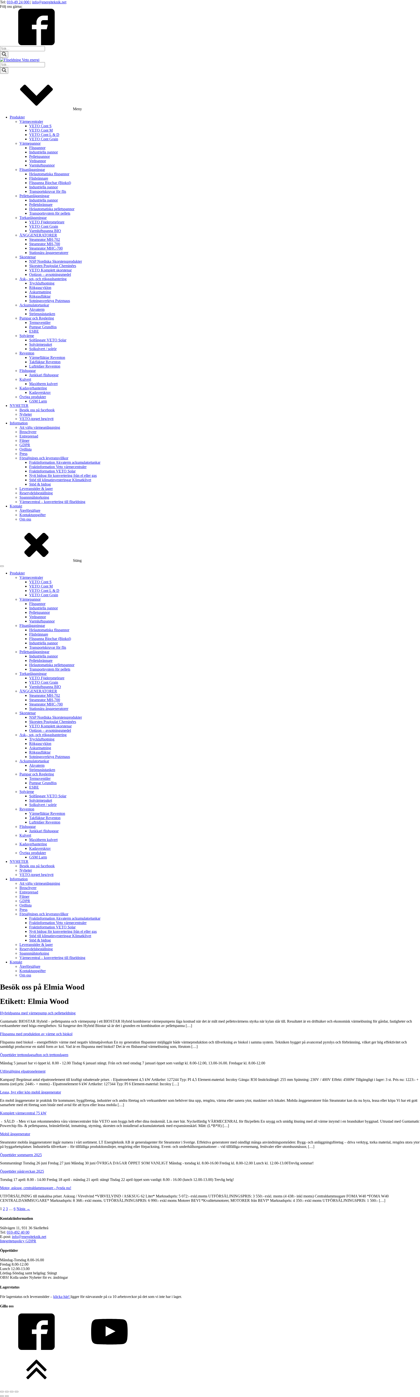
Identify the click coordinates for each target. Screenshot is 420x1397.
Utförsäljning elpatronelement (22, 1071)
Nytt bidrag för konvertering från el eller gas (63, 475)
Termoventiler (40, 322)
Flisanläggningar (32, 170)
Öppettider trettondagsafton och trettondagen (34, 1055)
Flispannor (37, 148)
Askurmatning (40, 292)
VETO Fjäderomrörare (46, 222)
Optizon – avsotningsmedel (50, 274)
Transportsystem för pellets (49, 213)
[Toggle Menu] (2, 566)
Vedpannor (37, 161)
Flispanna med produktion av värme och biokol (36, 1034)
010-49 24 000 (18, 2)
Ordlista (25, 449)
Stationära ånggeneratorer (48, 253)
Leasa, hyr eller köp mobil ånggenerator (30, 1092)
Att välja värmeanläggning (39, 427)
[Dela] (12, 1391)
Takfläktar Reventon (45, 362)
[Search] (4, 54)
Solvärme (26, 336)
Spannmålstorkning (34, 497)
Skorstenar (27, 257)
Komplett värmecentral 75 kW (23, 1113)
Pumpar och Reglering (36, 318)
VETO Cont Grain (43, 139)
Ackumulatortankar (34, 305)
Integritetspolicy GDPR (18, 1241)
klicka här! (61, 1297)
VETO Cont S (40, 126)
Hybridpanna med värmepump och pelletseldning (38, 1013)
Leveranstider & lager (36, 489)
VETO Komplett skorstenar (50, 270)
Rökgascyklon (40, 288)
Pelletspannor (39, 156)
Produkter (17, 117)
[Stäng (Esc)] (16, 1391)
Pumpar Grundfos (43, 327)
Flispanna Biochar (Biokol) (50, 183)
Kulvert (25, 379)
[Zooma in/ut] (2, 1391)
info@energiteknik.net (49, 2)
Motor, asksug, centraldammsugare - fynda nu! (35, 1188)
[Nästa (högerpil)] (7, 1396)
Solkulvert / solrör (43, 349)
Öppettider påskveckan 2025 (22, 1171)
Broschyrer (27, 432)
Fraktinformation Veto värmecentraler (58, 467)
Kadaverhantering (33, 388)
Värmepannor (30, 143)
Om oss (25, 519)
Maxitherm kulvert (43, 384)
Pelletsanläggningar (34, 196)
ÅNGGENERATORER (38, 235)
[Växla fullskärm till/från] (7, 1391)
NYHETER (19, 406)
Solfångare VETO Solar (47, 340)
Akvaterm (36, 309)
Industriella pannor (43, 152)
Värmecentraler (31, 121)
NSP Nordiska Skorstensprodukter (55, 261)
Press (23, 454)
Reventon (26, 353)
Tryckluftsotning (41, 283)
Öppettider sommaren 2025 (21, 1155)
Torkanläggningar (33, 218)
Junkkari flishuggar (44, 375)
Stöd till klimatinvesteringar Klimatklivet (60, 480)
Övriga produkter (32, 397)
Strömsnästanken (42, 314)
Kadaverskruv (40, 392)
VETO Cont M (41, 130)
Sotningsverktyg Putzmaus (49, 301)
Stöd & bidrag (40, 484)
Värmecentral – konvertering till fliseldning (52, 502)
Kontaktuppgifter (32, 515)
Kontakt (16, 506)
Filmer (24, 440)
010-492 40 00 (18, 1232)
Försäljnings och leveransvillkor (43, 458)
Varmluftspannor (42, 165)
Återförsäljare (29, 510)
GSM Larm (38, 401)
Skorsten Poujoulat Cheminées (52, 266)
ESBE (34, 331)
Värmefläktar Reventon (47, 357)
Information (19, 423)
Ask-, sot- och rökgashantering (43, 279)
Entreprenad (28, 436)
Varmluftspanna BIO (45, 231)
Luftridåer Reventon (44, 366)
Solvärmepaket (40, 344)
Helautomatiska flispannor (49, 174)
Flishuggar (27, 371)
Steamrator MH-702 (44, 239)
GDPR (24, 445)
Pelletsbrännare (40, 204)
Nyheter (25, 414)
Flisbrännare (38, 178)
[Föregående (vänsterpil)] (2, 1396)
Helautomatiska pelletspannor (51, 209)
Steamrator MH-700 (44, 244)
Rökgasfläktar (40, 296)
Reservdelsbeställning (36, 493)
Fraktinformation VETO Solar (52, 471)
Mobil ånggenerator (15, 1134)
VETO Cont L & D (44, 135)
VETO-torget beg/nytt (36, 419)
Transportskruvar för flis (47, 191)
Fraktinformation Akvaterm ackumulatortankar (64, 462)
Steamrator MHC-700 (46, 248)
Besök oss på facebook (37, 410)
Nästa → (23, 1209)
